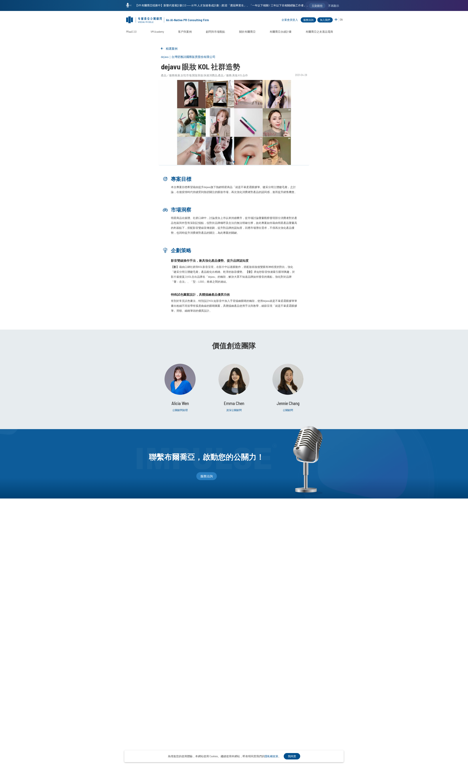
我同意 (292, 756)
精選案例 (172, 48)
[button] (234, 162)
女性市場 (186, 75)
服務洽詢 (308, 19)
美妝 (235, 75)
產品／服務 (225, 75)
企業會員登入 (290, 19)
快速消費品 (210, 75)
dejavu (165, 56)
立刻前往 (317, 5)
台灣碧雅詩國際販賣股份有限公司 (193, 56)
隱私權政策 (271, 756)
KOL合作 (243, 75)
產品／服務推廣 (170, 75)
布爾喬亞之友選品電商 (319, 31)
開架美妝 (197, 75)
